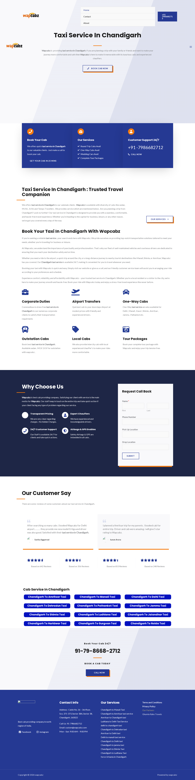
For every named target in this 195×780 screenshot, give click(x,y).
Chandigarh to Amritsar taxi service (117, 713)
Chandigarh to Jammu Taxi (148, 606)
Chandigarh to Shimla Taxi (47, 614)
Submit (131, 456)
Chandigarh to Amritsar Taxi (47, 597)
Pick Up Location (130, 429)
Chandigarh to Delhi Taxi (147, 597)
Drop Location (128, 442)
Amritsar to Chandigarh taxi (113, 717)
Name (125, 401)
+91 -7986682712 (145, 147)
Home (86, 10)
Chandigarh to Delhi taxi (112, 741)
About (86, 23)
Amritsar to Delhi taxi (110, 733)
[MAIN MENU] (191, 47)
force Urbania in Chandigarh (113, 757)
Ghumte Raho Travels (152, 714)
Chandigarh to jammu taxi (112, 745)
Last (148, 410)
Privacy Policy (148, 706)
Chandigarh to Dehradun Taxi (47, 606)
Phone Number (129, 417)
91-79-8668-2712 (97, 651)
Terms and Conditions (152, 702)
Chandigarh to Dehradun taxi (114, 729)
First (124, 410)
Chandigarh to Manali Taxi (97, 597)
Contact (87, 16)
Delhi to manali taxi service (113, 737)
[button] (97, 68)
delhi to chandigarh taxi (111, 725)
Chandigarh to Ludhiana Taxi (97, 614)
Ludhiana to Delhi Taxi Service (114, 721)
